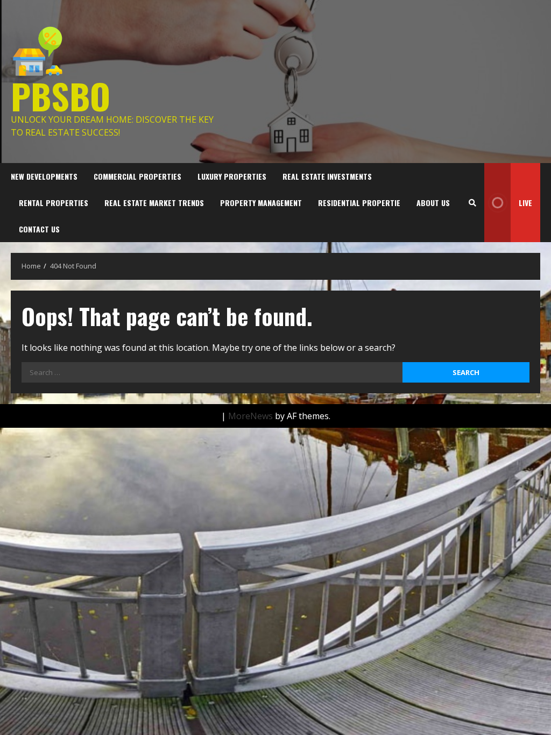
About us (433, 202)
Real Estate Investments (327, 176)
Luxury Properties (231, 176)
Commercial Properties (137, 176)
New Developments (44, 176)
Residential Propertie (359, 202)
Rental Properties (53, 202)
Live (525, 202)
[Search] (472, 203)
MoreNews (250, 416)
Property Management (261, 202)
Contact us (39, 229)
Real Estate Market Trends (154, 202)
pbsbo (60, 95)
